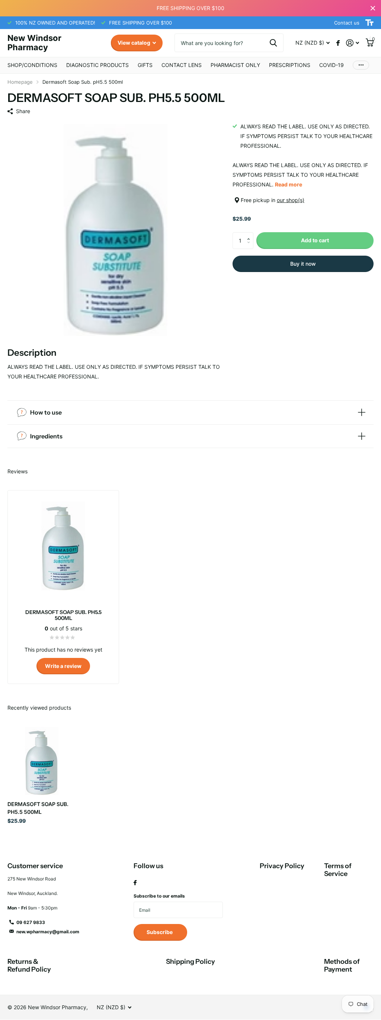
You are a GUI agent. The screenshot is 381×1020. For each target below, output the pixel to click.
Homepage (20, 82)
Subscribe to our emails (159, 896)
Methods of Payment (342, 965)
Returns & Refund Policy (29, 965)
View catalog (134, 42)
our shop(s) (290, 200)
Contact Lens (181, 65)
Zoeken (273, 42)
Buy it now (303, 263)
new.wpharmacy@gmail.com (47, 931)
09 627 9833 (30, 922)
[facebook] (135, 883)
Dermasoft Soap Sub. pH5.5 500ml (37, 808)
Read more (288, 184)
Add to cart (315, 240)
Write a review (63, 666)
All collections (32, 65)
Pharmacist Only (235, 65)
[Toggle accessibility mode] (369, 23)
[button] (250, 234)
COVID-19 (331, 65)
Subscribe (160, 932)
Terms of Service (338, 870)
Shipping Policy (190, 961)
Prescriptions (289, 65)
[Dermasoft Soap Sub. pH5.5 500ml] (41, 761)
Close (373, 8)
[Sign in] (352, 43)
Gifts (145, 65)
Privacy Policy (282, 866)
